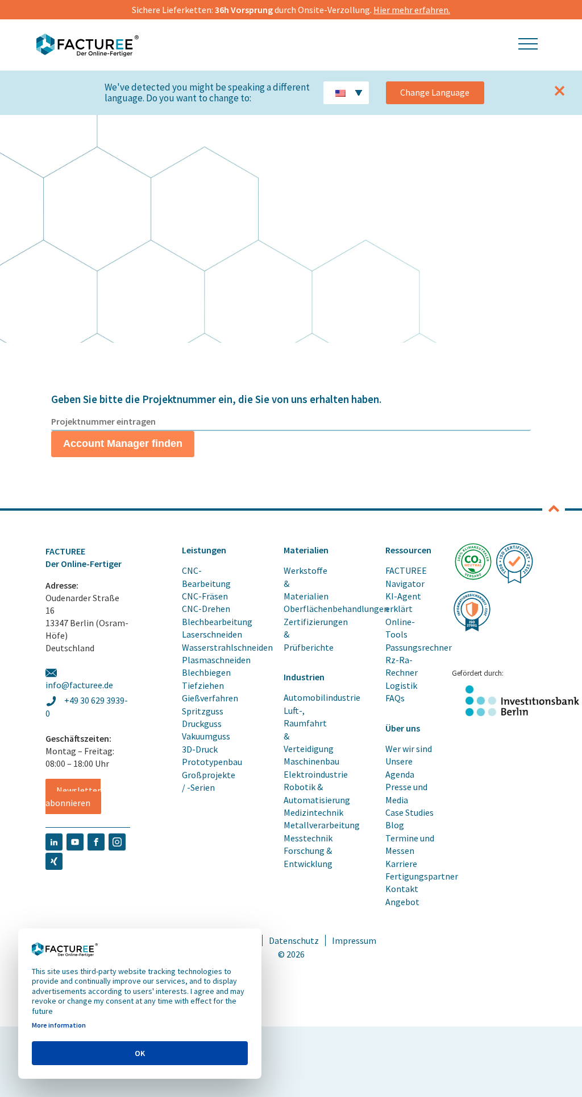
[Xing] (54, 859)
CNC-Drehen (206, 608)
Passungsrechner (418, 647)
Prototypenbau (212, 761)
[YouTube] (75, 840)
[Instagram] (117, 840)
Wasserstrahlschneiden (227, 647)
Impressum (354, 940)
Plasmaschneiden (216, 659)
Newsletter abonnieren (73, 796)
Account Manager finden (122, 443)
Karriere (401, 863)
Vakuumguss (206, 736)
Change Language (434, 92)
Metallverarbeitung (322, 825)
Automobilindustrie (322, 697)
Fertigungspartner (421, 876)
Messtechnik (308, 838)
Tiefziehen (203, 685)
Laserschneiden (212, 634)
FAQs (395, 698)
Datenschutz (294, 940)
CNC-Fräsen (205, 596)
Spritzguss (202, 711)
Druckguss (202, 723)
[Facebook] (96, 840)
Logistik (401, 685)
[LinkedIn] (54, 840)
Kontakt (401, 888)
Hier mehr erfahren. (411, 10)
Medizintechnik (313, 812)
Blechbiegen (206, 672)
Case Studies (409, 812)
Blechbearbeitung (217, 621)
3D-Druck (200, 749)
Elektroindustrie (316, 774)
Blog (394, 825)
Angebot (402, 901)
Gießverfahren (210, 698)
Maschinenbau (311, 761)
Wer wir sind (408, 748)
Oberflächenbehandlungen (336, 608)
